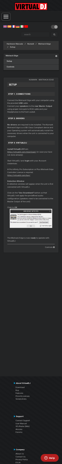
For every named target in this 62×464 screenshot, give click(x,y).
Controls (10, 67)
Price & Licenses (23, 396)
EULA (18, 462)
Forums (19, 432)
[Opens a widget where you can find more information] (50, 458)
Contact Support (23, 420)
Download (20, 387)
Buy (17, 390)
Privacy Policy (22, 459)
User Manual (21, 423)
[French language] (13, 26)
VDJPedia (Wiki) (23, 426)
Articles (19, 429)
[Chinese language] (26, 26)
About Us (20, 454)
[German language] (18, 26)
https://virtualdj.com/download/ (21, 152)
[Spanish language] (9, 26)
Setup (12, 47)
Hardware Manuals (15, 44)
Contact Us (20, 457)
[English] (5, 26)
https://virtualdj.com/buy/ (18, 175)
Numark (30, 44)
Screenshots (21, 399)
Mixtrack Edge (44, 44)
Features (19, 393)
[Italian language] (22, 26)
